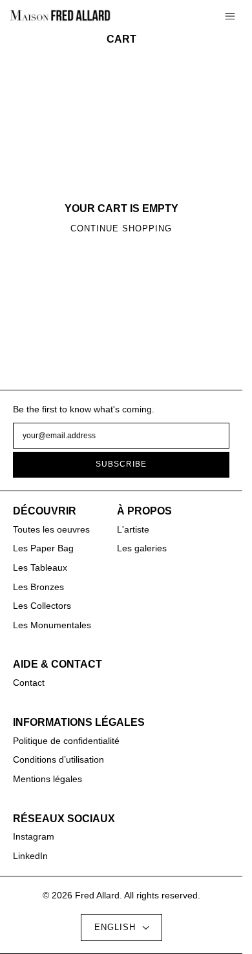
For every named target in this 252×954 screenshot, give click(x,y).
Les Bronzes (38, 587)
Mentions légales (47, 779)
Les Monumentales (52, 625)
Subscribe (121, 464)
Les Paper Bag (43, 548)
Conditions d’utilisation (58, 759)
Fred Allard (97, 895)
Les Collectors (42, 605)
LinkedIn (30, 856)
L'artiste (133, 529)
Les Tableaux (40, 567)
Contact (29, 682)
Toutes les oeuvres (51, 529)
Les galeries (142, 548)
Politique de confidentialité (66, 741)
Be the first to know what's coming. (83, 409)
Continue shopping (121, 228)
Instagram (33, 836)
